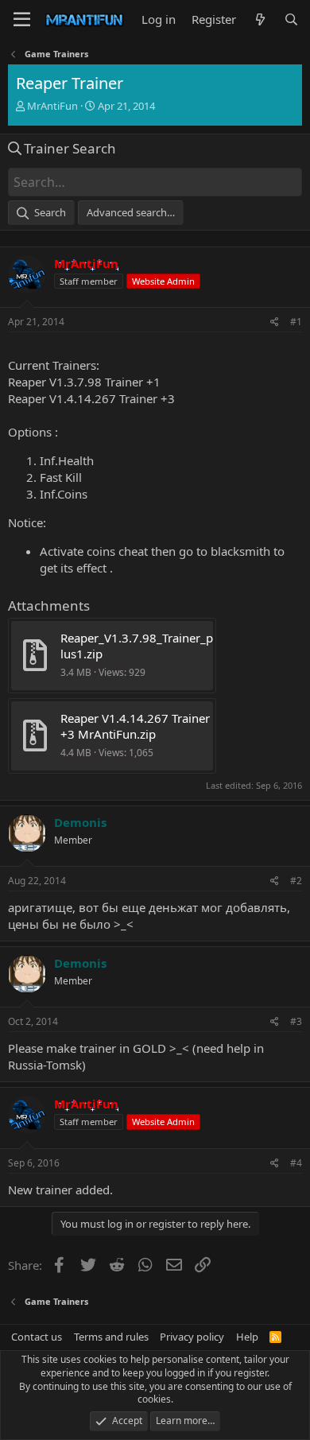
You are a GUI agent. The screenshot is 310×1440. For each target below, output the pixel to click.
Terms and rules (111, 1336)
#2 (296, 880)
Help (247, 1336)
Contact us (36, 1336)
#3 (296, 1021)
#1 (296, 321)
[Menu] (22, 20)
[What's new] (259, 19)
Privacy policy (192, 1336)
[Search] (291, 19)
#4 (296, 1163)
